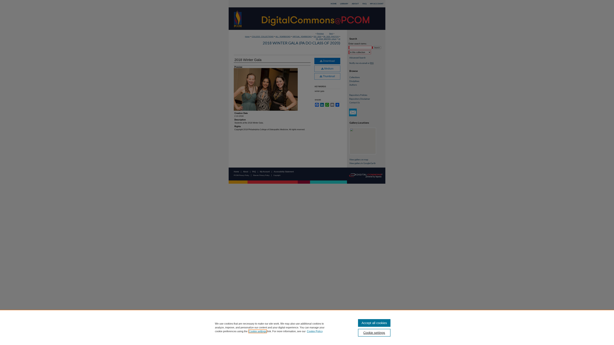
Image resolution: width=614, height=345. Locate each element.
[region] (307, 327)
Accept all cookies (374, 323)
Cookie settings (257, 331)
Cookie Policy (315, 331)
